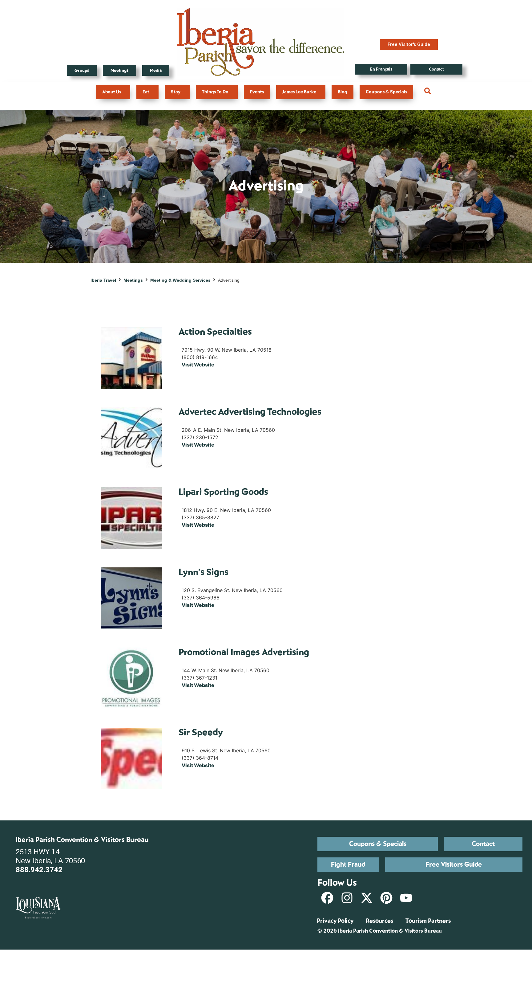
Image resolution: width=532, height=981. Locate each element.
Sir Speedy (201, 732)
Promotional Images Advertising (244, 652)
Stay (175, 92)
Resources (379, 921)
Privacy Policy (335, 921)
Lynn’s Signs (203, 572)
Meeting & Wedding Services (180, 280)
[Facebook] (327, 898)
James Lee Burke (299, 92)
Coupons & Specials (386, 92)
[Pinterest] (386, 898)
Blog (342, 92)
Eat (146, 92)
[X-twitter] (367, 898)
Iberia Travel (103, 280)
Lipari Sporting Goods (223, 492)
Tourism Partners (428, 921)
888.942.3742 (39, 869)
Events (257, 92)
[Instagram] (347, 898)
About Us (111, 92)
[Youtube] (406, 898)
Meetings (133, 280)
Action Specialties (215, 331)
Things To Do (215, 92)
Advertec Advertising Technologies (250, 412)
